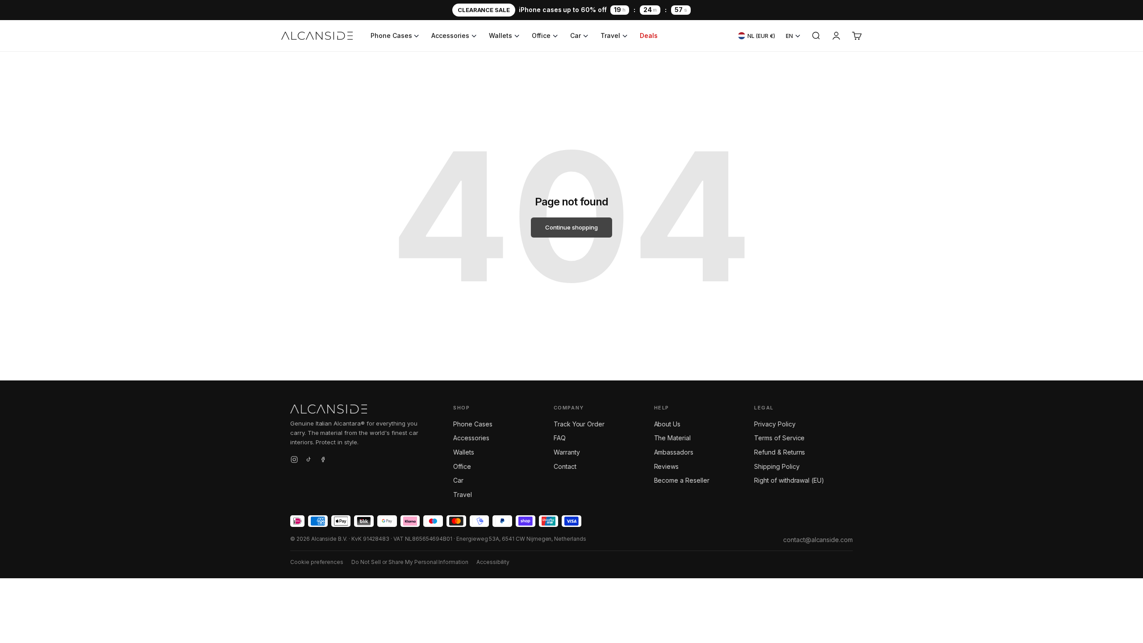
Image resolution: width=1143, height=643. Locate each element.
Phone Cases (391, 35)
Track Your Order (579, 424)
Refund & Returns (779, 452)
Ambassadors (673, 452)
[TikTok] (309, 460)
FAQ (560, 438)
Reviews (666, 466)
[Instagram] (294, 460)
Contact (565, 466)
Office (541, 35)
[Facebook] (323, 460)
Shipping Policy (776, 466)
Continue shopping (571, 227)
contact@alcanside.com (818, 539)
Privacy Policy (774, 424)
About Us (667, 424)
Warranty (567, 452)
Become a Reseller (681, 480)
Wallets (500, 35)
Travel (610, 35)
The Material (672, 438)
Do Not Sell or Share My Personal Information (409, 562)
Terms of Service (779, 438)
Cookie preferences (316, 562)
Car (575, 35)
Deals (649, 35)
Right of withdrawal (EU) (789, 480)
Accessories (450, 35)
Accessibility (492, 562)
